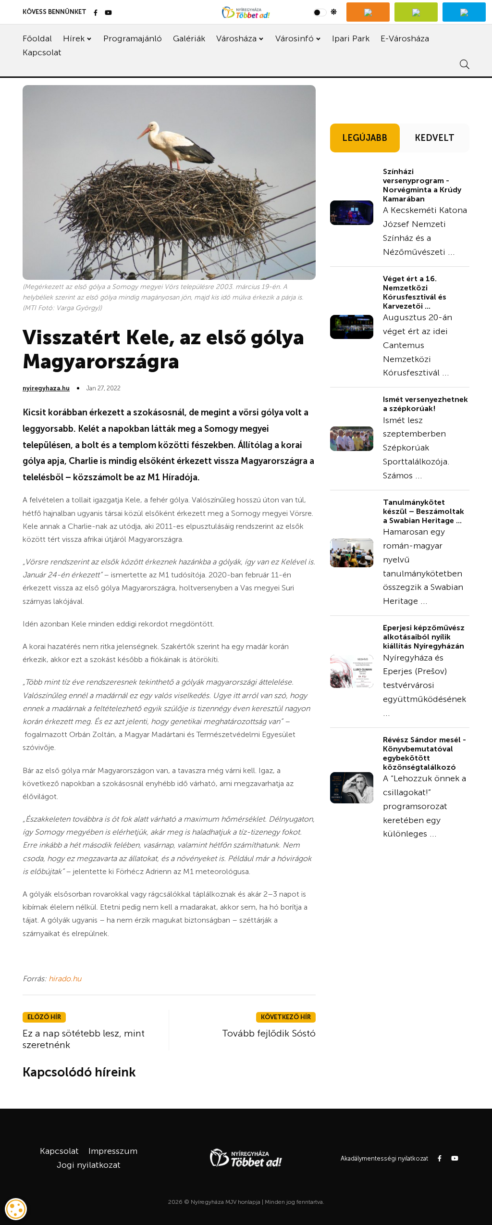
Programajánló (132, 38)
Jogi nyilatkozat (89, 1165)
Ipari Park (350, 38)
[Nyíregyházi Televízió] (368, 12)
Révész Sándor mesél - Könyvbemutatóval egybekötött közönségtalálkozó (424, 753)
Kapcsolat (42, 52)
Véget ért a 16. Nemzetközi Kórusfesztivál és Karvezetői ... (414, 292)
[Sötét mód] (325, 12)
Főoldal (37, 38)
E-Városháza (405, 38)
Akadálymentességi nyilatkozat (384, 1158)
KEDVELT (435, 138)
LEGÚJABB (364, 138)
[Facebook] (96, 13)
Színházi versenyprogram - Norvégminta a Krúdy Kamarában (422, 185)
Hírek (74, 38)
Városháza (236, 38)
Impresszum (112, 1151)
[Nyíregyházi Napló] (416, 12)
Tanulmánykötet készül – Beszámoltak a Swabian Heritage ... (423, 511)
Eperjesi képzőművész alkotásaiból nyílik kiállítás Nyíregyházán (424, 636)
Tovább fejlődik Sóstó (269, 1033)
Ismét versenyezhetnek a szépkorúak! (425, 404)
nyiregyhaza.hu (46, 388)
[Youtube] (108, 13)
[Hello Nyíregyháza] (464, 12)
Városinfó (294, 38)
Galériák (189, 38)
